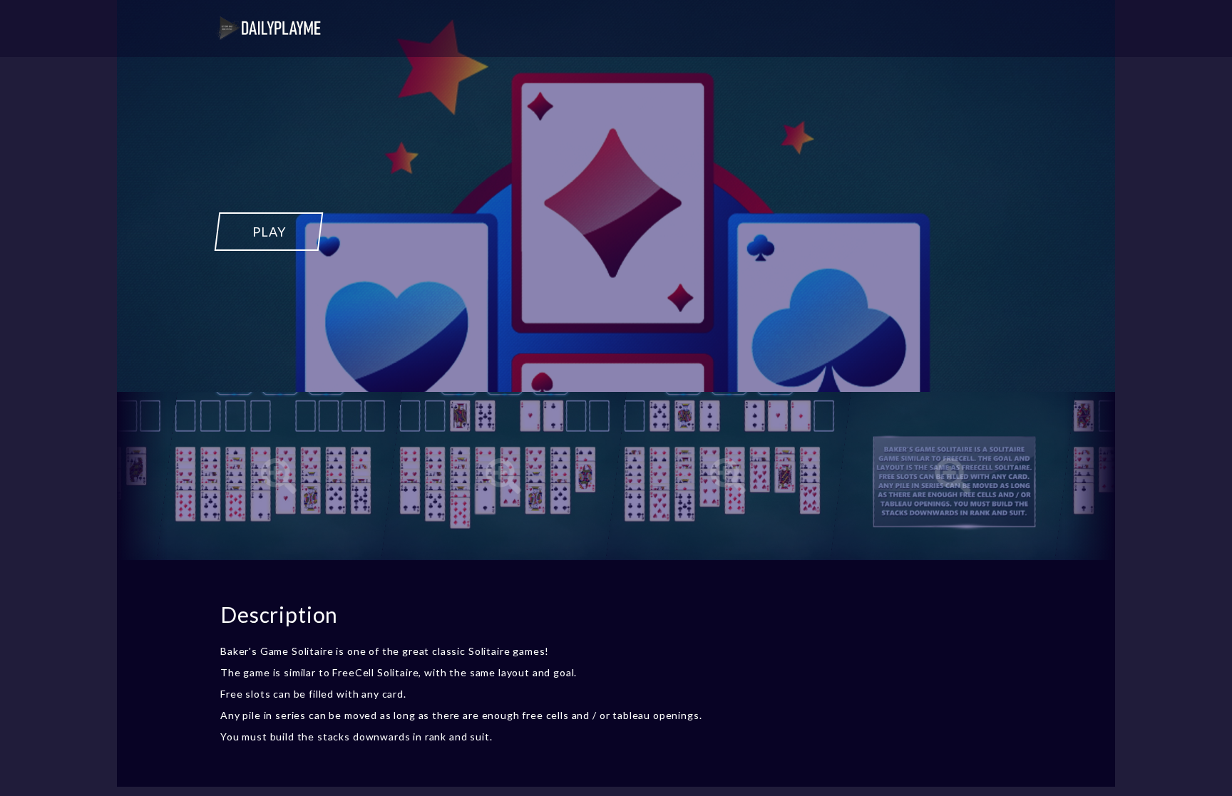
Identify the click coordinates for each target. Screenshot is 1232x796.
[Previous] (142, 476)
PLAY (268, 231)
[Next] (1090, 476)
